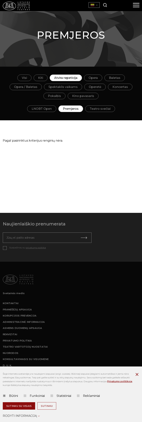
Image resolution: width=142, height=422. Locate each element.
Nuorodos (10, 352)
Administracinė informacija (24, 321)
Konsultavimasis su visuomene (26, 359)
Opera (93, 78)
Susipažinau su (27, 247)
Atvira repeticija (65, 78)
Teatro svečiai (100, 108)
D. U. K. (7, 365)
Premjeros (71, 108)
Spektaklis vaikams (63, 87)
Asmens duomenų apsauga (22, 327)
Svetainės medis (14, 293)
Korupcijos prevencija (19, 315)
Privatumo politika (17, 340)
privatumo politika (36, 247)
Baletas (114, 78)
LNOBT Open (42, 108)
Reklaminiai (91, 396)
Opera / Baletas (25, 87)
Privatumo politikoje (119, 381)
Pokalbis (54, 96)
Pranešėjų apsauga (17, 309)
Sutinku (47, 405)
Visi (24, 78)
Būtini (13, 396)
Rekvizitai (10, 334)
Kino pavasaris (83, 96)
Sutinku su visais (19, 405)
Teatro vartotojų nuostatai (25, 346)
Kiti (40, 78)
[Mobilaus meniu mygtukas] (136, 5)
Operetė (95, 87)
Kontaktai (10, 303)
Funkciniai (37, 396)
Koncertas (120, 87)
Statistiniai (64, 396)
